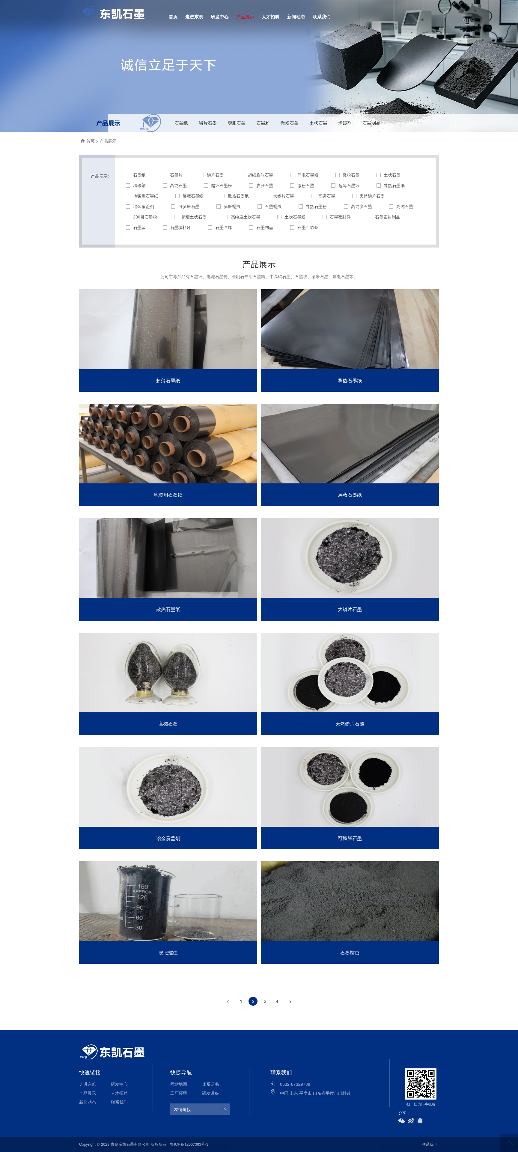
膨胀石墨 (237, 123)
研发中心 (220, 16)
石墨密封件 (340, 217)
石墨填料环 (180, 227)
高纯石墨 (178, 185)
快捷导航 (181, 1072)
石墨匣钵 (223, 227)
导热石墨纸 (394, 185)
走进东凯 (194, 16)
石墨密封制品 (387, 217)
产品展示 (245, 16)
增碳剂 (345, 123)
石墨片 (176, 175)
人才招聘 (271, 16)
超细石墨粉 (221, 185)
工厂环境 (178, 1093)
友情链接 (182, 1109)
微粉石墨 (290, 123)
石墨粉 (263, 123)
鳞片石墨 (208, 123)
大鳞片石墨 (283, 196)
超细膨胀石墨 (260, 175)
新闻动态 (296, 16)
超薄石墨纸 (348, 185)
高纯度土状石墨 (245, 217)
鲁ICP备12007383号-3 (189, 1144)
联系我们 (322, 16)
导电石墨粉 (307, 175)
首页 (173, 16)
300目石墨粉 (145, 217)
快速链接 (90, 1072)
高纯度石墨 (361, 206)
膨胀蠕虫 (232, 206)
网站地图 (178, 1084)
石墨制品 (371, 123)
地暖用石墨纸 (145, 196)
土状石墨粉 (294, 217)
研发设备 (210, 1093)
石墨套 (139, 227)
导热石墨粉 (316, 206)
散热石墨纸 (238, 196)
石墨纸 (181, 123)
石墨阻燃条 (307, 227)
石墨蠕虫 (273, 206)
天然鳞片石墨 (372, 196)
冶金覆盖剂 (143, 206)
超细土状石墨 (194, 217)
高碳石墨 (326, 196)
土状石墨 (318, 123)
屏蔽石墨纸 (193, 196)
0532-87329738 (295, 1084)
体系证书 (210, 1084)
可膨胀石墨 (188, 206)
